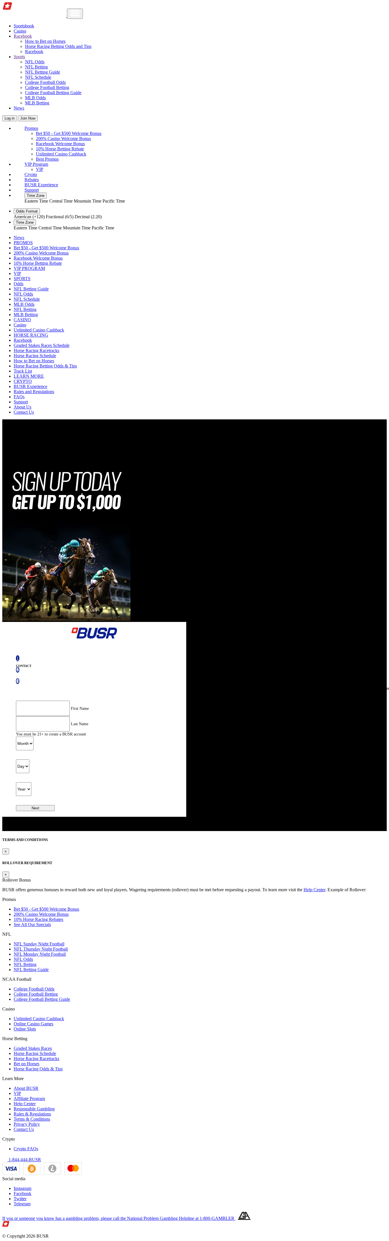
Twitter (20, 1198)
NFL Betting (36, 66)
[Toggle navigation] (75, 14)
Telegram (22, 1203)
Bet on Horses (26, 1063)
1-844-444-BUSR (24, 1159)
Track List (23, 371)
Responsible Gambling (34, 1108)
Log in (10, 118)
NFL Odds (34, 61)
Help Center (314, 889)
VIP (39, 169)
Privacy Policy (27, 1124)
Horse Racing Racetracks (36, 350)
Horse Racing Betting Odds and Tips (58, 46)
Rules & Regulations (32, 1113)
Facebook (22, 1193)
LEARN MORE (29, 376)
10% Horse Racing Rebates (38, 919)
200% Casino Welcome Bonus (63, 138)
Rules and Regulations (34, 391)
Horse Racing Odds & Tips (38, 1068)
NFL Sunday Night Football (39, 943)
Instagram (22, 1188)
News (19, 108)
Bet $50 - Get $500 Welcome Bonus (68, 133)
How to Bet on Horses (45, 41)
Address (381, 688)
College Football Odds (45, 82)
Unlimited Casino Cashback (61, 153)
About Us (22, 407)
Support (31, 189)
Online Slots (25, 1028)
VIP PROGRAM (29, 268)
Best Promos (47, 159)
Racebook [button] (23, 36)
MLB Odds (35, 97)
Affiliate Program (29, 1098)
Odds (18, 283)
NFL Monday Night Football (40, 954)
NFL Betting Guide (42, 72)
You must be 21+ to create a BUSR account (51, 734)
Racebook (34, 51)
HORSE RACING (31, 335)
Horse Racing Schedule (35, 355)
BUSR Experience (41, 184)
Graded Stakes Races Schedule (41, 345)
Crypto (30, 174)
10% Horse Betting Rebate (60, 148)
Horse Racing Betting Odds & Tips (45, 365)
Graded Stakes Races (33, 1048)
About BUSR (26, 1088)
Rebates (31, 179)
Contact (23, 666)
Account (195, 677)
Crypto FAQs (26, 1148)
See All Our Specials (32, 924)
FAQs (19, 396)
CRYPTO (23, 381)
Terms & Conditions (32, 1119)
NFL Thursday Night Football (41, 949)
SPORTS (22, 278)
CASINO (22, 319)
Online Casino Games (33, 1023)
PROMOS (23, 242)
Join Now (27, 118)
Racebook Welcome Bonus (60, 143)
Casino (20, 31)
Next (35, 808)
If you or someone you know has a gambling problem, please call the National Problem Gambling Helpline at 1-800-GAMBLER (119, 1218)
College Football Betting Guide (53, 92)
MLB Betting (37, 102)
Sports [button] (19, 56)
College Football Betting (47, 87)
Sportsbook (24, 25)
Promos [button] (31, 128)
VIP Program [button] (36, 164)
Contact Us (24, 412)
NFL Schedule (38, 77)
